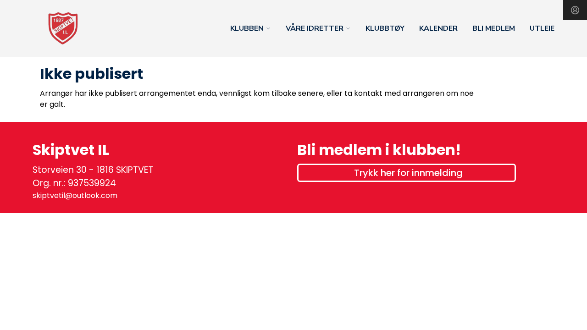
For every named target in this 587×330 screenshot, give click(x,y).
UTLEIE (542, 28)
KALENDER (438, 28)
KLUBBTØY (384, 28)
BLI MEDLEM (493, 28)
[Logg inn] (575, 10)
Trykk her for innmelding (408, 172)
